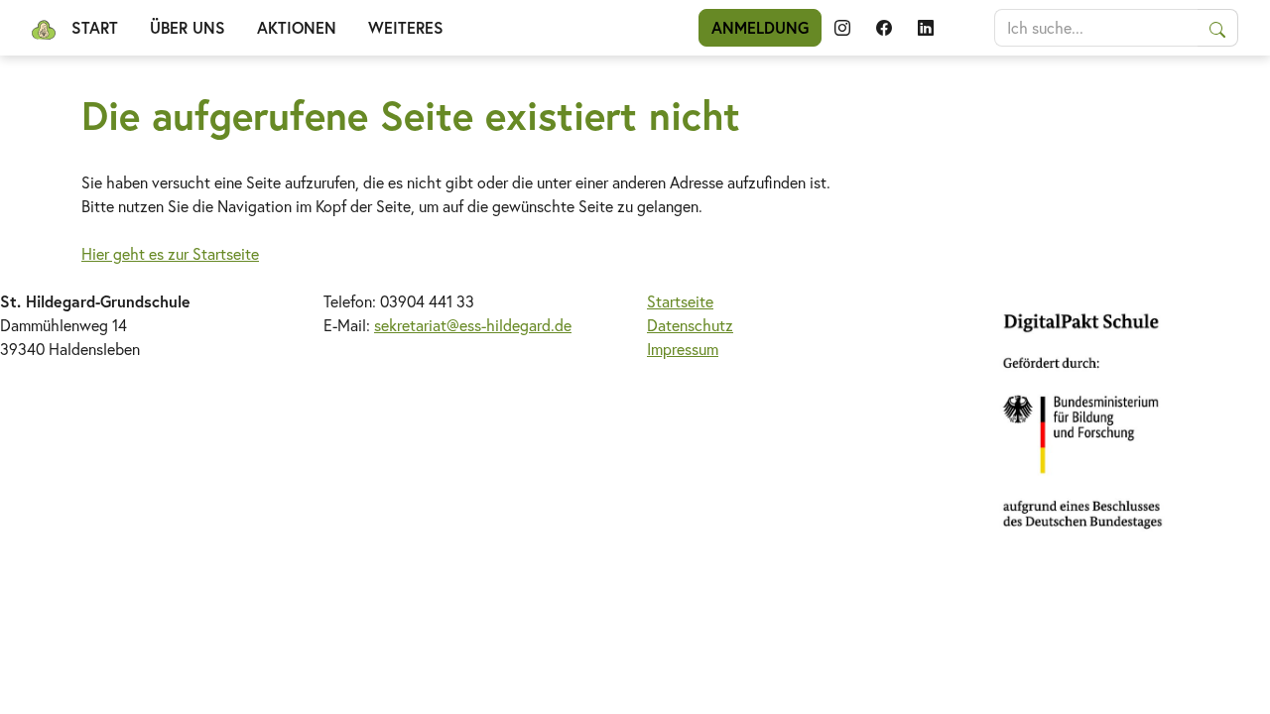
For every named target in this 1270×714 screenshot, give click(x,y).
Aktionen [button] (296, 27)
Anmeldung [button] (760, 27)
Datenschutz (690, 324)
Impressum (682, 348)
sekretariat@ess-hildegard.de (473, 324)
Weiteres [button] (406, 27)
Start (94, 27)
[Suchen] (1218, 28)
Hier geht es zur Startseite (170, 253)
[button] (842, 28)
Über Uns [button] (187, 27)
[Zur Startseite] (44, 28)
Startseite (680, 301)
